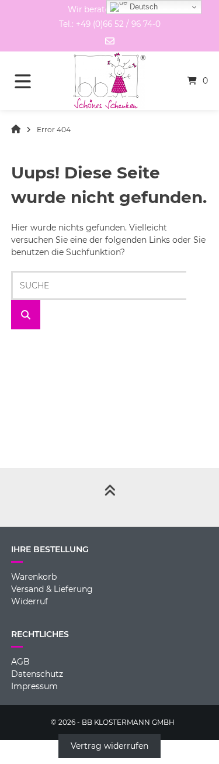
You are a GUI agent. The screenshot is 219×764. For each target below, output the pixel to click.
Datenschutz (37, 674)
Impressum (34, 686)
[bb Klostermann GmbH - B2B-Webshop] (15, 129)
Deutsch (142, 6)
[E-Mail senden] (109, 41)
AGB (20, 661)
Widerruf (29, 601)
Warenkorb (34, 577)
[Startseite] (109, 80)
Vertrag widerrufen (109, 746)
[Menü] (31, 80)
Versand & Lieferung (52, 589)
